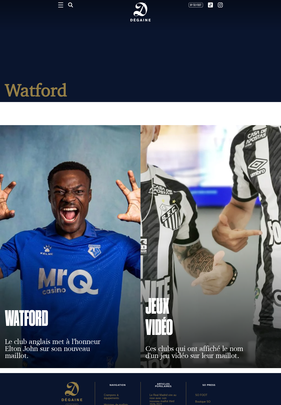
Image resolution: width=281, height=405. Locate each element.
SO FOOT (201, 395)
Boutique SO (202, 401)
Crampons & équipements (111, 396)
